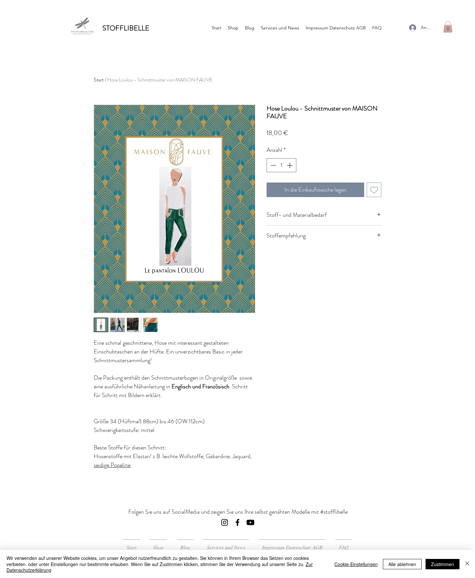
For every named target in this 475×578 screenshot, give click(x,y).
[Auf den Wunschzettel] (374, 190)
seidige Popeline (112, 465)
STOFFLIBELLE (125, 28)
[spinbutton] (281, 165)
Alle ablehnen (402, 564)
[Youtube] (250, 522)
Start (99, 79)
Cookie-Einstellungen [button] (356, 564)
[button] (448, 27)
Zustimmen (442, 564)
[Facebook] (237, 522)
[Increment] (290, 165)
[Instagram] (224, 522)
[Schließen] (467, 564)
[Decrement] (273, 165)
